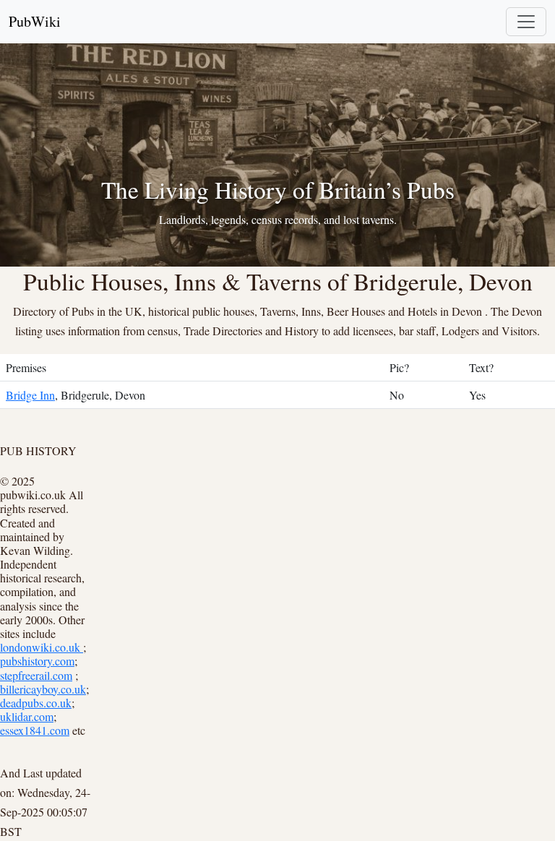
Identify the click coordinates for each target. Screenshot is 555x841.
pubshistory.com (37, 660)
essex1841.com (34, 730)
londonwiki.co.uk (41, 647)
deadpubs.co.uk (36, 702)
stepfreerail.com (36, 675)
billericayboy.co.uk (43, 688)
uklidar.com (26, 716)
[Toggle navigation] (526, 21)
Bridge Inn (30, 394)
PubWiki (35, 21)
